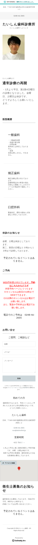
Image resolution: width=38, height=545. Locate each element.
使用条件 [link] (26, 387)
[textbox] (19, 344)
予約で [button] (20, 442)
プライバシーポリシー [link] (13, 387)
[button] (23, 443)
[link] (19, 24)
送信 (19, 378)
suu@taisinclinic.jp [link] (19, 430)
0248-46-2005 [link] (19, 16)
